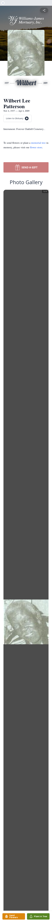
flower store (36, 147)
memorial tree (38, 142)
